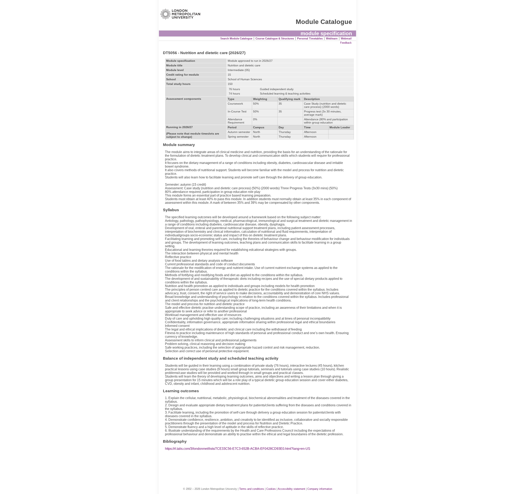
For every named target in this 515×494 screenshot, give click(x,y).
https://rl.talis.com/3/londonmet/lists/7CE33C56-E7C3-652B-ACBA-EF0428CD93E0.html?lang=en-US (237, 448)
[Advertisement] (259, 465)
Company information (319, 488)
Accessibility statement (291, 488)
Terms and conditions (251, 488)
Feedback (346, 42)
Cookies (271, 488)
